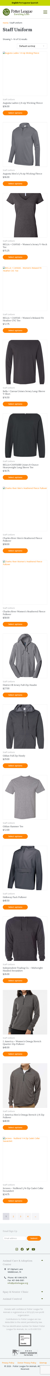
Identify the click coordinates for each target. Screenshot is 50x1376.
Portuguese (24, 2)
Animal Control (12, 1298)
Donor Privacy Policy (27, 1362)
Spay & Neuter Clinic (15, 1291)
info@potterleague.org (18, 1283)
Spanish (34, 2)
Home (5, 22)
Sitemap (43, 1362)
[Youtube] (33, 1249)
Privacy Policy (8, 1362)
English (15, 2)
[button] (24, 1262)
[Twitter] (27, 1249)
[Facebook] (22, 1249)
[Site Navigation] (45, 12)
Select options (15, 113)
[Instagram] (16, 1249)
